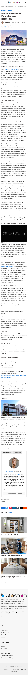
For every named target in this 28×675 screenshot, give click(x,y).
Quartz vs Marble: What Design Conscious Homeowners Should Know (13, 577)
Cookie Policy (23, 669)
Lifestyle (3, 646)
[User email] (21, 493)
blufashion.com (7, 489)
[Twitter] (17, 493)
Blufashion (18, 474)
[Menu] (2, 2)
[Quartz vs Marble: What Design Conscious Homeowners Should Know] (14, 566)
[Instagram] (9, 493)
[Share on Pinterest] (8, 26)
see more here (15, 242)
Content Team (4, 630)
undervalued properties (7, 266)
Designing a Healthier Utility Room (11, 535)
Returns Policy (4, 634)
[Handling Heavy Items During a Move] (14, 546)
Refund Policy (4, 637)
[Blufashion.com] (14, 2)
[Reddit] (15, 493)
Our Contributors (5, 632)
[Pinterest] (13, 493)
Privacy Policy (16, 669)
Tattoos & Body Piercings (6, 655)
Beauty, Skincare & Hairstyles (7, 657)
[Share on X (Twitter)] (5, 26)
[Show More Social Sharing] (11, 26)
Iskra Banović (7, 22)
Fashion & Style (4, 648)
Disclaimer (6, 669)
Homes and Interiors (9, 6)
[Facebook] (7, 493)
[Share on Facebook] (2, 26)
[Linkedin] (11, 493)
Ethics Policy (14, 671)
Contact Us (3, 628)
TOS (10, 669)
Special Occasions (5, 651)
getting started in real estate (12, 69)
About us (3, 625)
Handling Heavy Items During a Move (11, 555)
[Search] (26, 2)
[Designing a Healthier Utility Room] (14, 525)
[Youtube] (19, 493)
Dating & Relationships (6, 653)
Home (2, 6)
